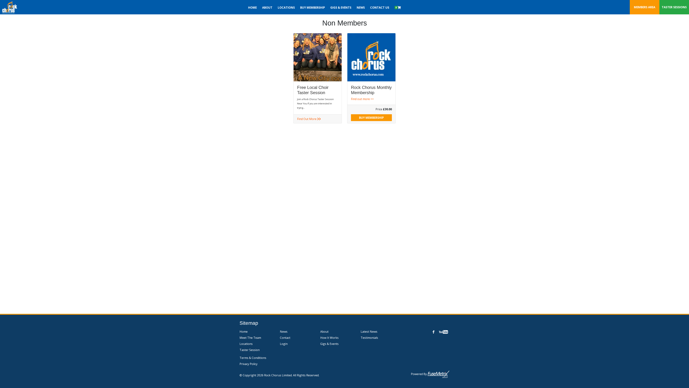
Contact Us (379, 8)
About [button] (267, 8)
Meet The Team (250, 338)
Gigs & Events (340, 8)
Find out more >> (362, 99)
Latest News (369, 332)
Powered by (419, 374)
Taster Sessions (674, 7)
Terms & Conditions (253, 358)
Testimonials (369, 338)
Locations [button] (286, 8)
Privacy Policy (248, 364)
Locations (246, 344)
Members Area (644, 7)
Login (284, 344)
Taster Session (250, 350)
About (324, 332)
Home (252, 8)
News (361, 8)
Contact (285, 338)
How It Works (329, 338)
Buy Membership (312, 8)
